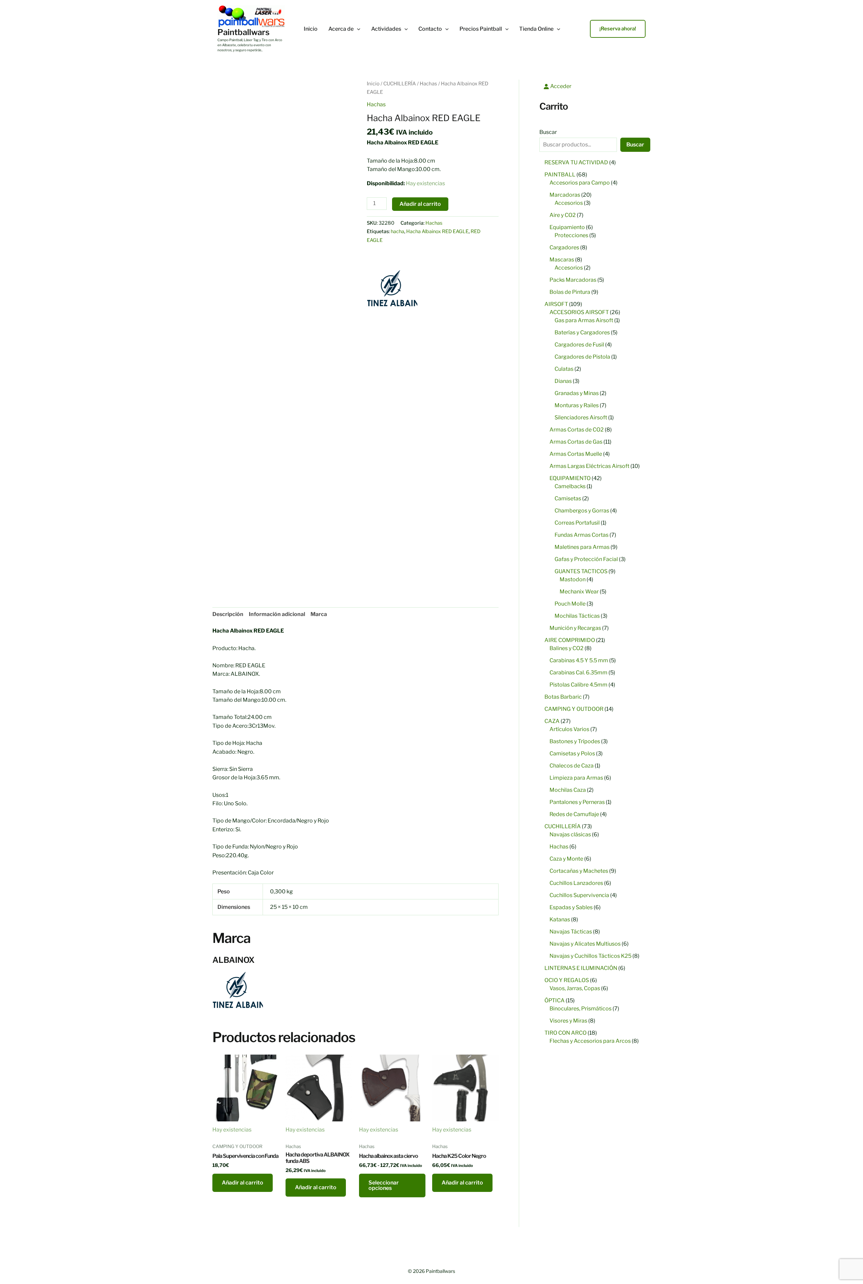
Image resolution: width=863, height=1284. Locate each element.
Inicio (311, 29)
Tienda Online (536, 29)
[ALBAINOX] (392, 288)
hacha (397, 231)
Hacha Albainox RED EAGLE (437, 231)
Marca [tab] (318, 614)
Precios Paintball (480, 29)
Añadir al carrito (420, 204)
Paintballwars (243, 32)
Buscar (548, 132)
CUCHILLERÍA (399, 84)
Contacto (430, 29)
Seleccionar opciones (383, 1185)
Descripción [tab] (227, 614)
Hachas (428, 84)
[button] (357, 29)
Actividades (386, 29)
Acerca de (341, 29)
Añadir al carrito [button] (242, 1182)
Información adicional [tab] (277, 614)
